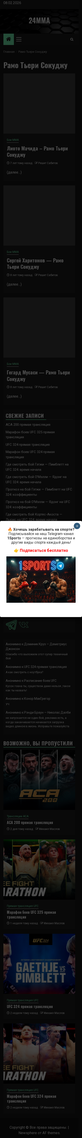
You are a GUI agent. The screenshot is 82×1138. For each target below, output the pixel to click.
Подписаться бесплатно (44, 550)
